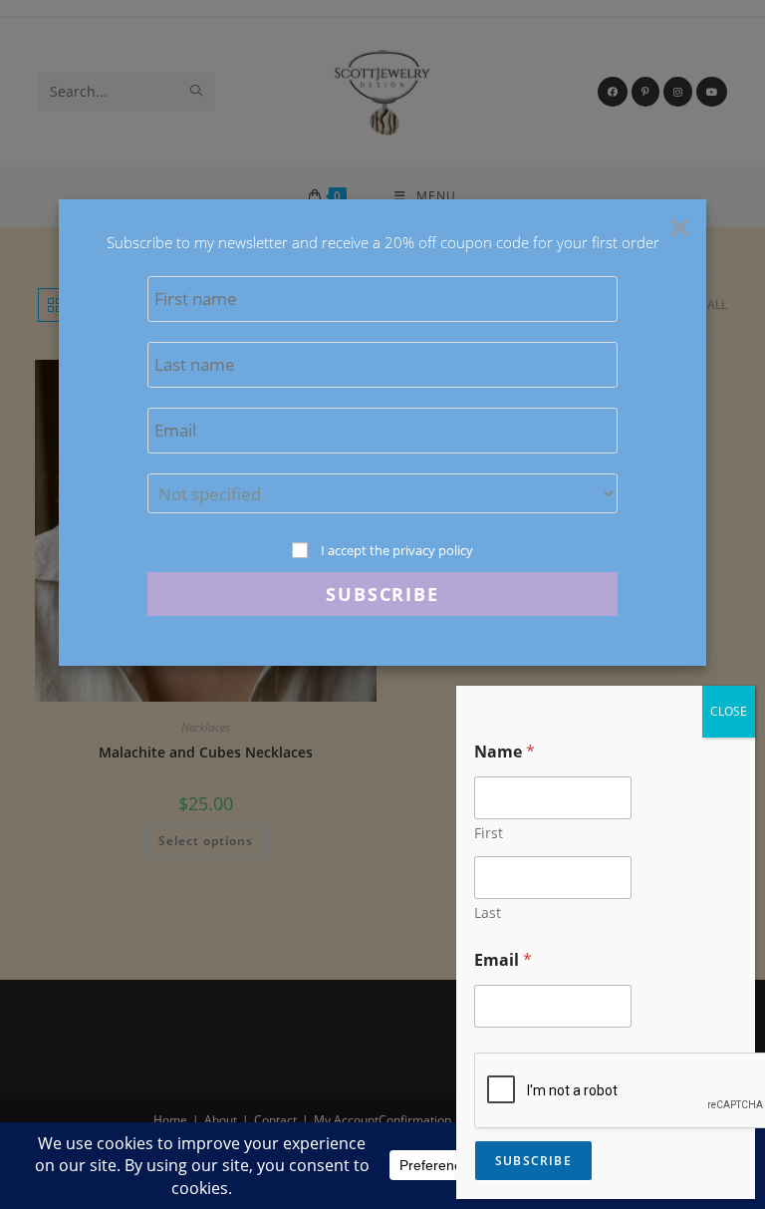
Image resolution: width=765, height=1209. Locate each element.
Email (503, 960)
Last (487, 912)
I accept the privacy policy (397, 550)
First (488, 832)
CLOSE (728, 711)
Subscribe (533, 1160)
